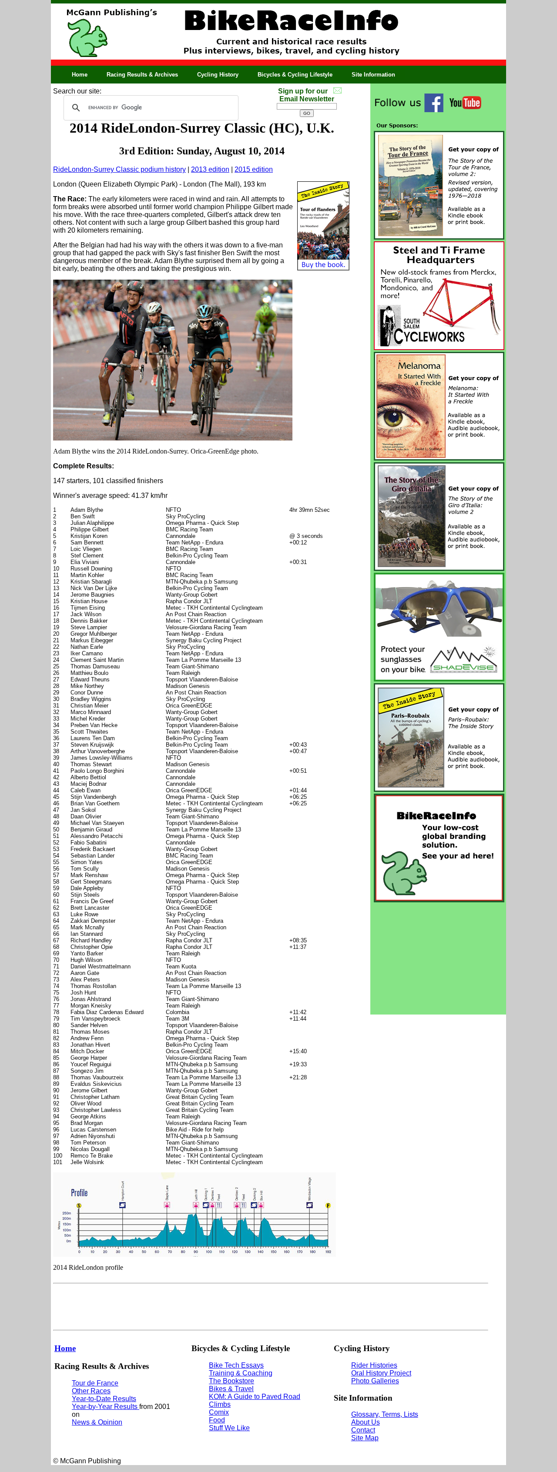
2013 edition (210, 169)
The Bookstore (231, 1381)
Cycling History (217, 74)
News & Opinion (97, 1422)
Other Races (91, 1391)
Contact (363, 1430)
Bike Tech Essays (236, 1365)
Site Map (365, 1438)
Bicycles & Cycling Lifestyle (295, 74)
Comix (219, 1412)
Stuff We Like (229, 1428)
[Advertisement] (438, 958)
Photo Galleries (375, 1381)
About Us (365, 1422)
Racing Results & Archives (142, 74)
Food (217, 1420)
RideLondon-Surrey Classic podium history (119, 169)
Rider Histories (374, 1365)
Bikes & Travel (231, 1388)
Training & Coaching (240, 1373)
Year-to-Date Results (104, 1398)
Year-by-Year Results (105, 1406)
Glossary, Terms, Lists (384, 1414)
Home (79, 74)
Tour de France (95, 1383)
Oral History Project (381, 1373)
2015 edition (254, 169)
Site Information (373, 74)
